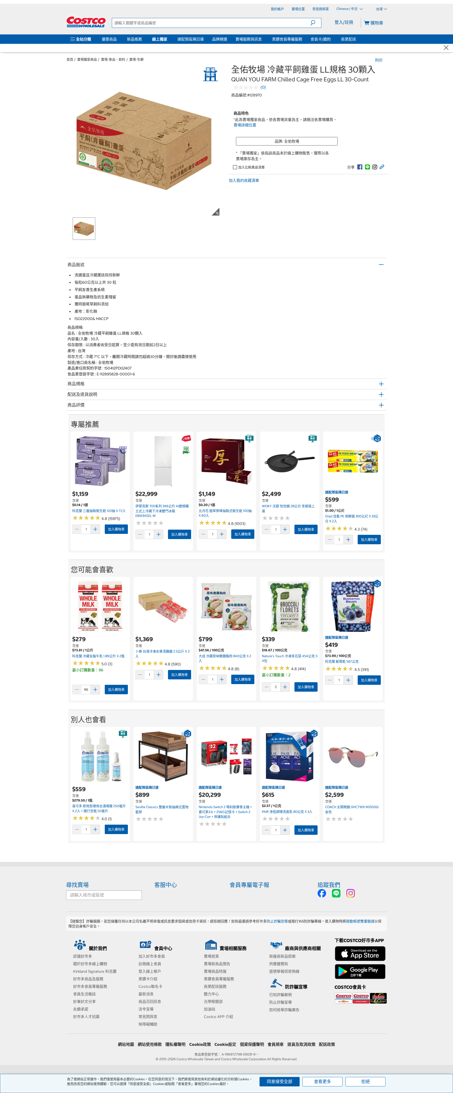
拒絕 (365, 1081)
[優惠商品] (118, 39)
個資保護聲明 (252, 1044)
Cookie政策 (200, 1044)
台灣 (379, 9)
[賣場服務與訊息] (263, 39)
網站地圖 (126, 1044)
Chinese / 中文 (347, 9)
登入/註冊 (344, 22)
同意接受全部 (279, 1081)
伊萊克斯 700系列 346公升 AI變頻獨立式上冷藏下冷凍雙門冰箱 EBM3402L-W (162, 511)
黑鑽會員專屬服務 (287, 39)
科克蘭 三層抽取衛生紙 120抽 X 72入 (99, 511)
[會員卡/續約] (332, 39)
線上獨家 (159, 39)
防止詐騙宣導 (277, 921)
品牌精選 (219, 39)
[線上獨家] (168, 39)
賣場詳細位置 (245, 125)
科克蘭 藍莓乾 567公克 (342, 661)
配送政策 (327, 1044)
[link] (360, 167)
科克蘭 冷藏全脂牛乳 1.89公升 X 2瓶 (98, 656)
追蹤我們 (329, 884)
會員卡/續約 (320, 39)
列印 (378, 60)
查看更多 (322, 1081)
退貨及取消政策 (301, 1044)
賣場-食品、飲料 (113, 59)
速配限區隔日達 (190, 39)
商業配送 (348, 39)
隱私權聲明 (175, 1044)
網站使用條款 (150, 1044)
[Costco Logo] (86, 22)
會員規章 (276, 1044)
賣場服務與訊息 (248, 39)
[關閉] (446, 48)
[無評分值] (247, 87)
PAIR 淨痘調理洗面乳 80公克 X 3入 (287, 812)
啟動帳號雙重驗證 (360, 921)
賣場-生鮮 (136, 59)
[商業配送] (357, 39)
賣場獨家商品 (87, 59)
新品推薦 (134, 39)
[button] (315, 23)
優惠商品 (109, 39)
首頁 (70, 59)
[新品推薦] (143, 39)
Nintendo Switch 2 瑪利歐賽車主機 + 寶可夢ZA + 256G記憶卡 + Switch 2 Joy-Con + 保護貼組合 (225, 812)
